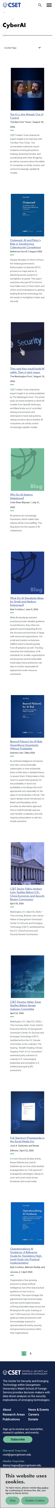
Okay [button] (13, 1500)
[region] (27, 1488)
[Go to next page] (30, 1353)
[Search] (40, 5)
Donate (33, 1419)
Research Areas (14, 1414)
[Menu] (49, 5)
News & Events (38, 1409)
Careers (33, 1414)
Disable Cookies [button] (35, 1500)
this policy (42, 1487)
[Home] (10, 5)
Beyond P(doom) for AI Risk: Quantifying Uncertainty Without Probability (26, 745)
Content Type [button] (10, 48)
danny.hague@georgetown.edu (22, 1465)
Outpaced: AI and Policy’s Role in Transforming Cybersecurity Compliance (25, 244)
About (7, 1409)
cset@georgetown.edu (17, 1454)
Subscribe (18, 1439)
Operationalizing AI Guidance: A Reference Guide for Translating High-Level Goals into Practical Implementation (26, 1255)
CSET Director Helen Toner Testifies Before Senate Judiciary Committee (25, 1005)
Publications (11, 1419)
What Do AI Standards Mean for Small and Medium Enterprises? (27, 601)
